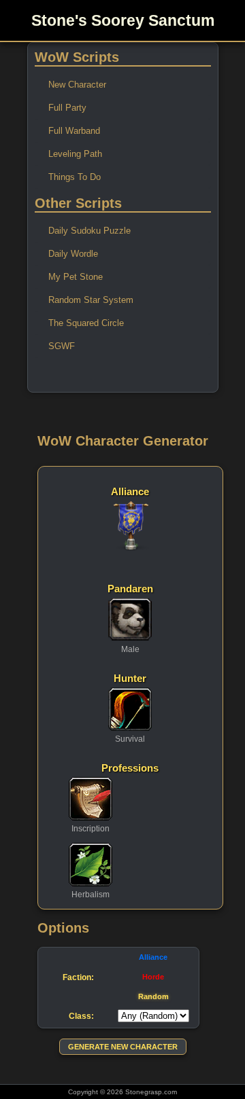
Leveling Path (75, 154)
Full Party (67, 108)
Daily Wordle (73, 254)
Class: (81, 1015)
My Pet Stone (75, 277)
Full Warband (74, 131)
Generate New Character (123, 1047)
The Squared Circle (86, 323)
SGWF (61, 346)
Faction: (78, 977)
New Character (77, 84)
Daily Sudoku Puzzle (89, 231)
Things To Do (74, 177)
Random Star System (90, 300)
